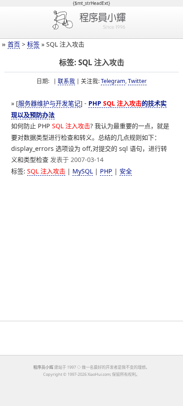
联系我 (66, 81)
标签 (33, 44)
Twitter (137, 81)
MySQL (82, 171)
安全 (125, 171)
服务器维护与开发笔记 (49, 103)
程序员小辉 (43, 367)
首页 (14, 44)
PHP (106, 171)
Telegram (113, 81)
